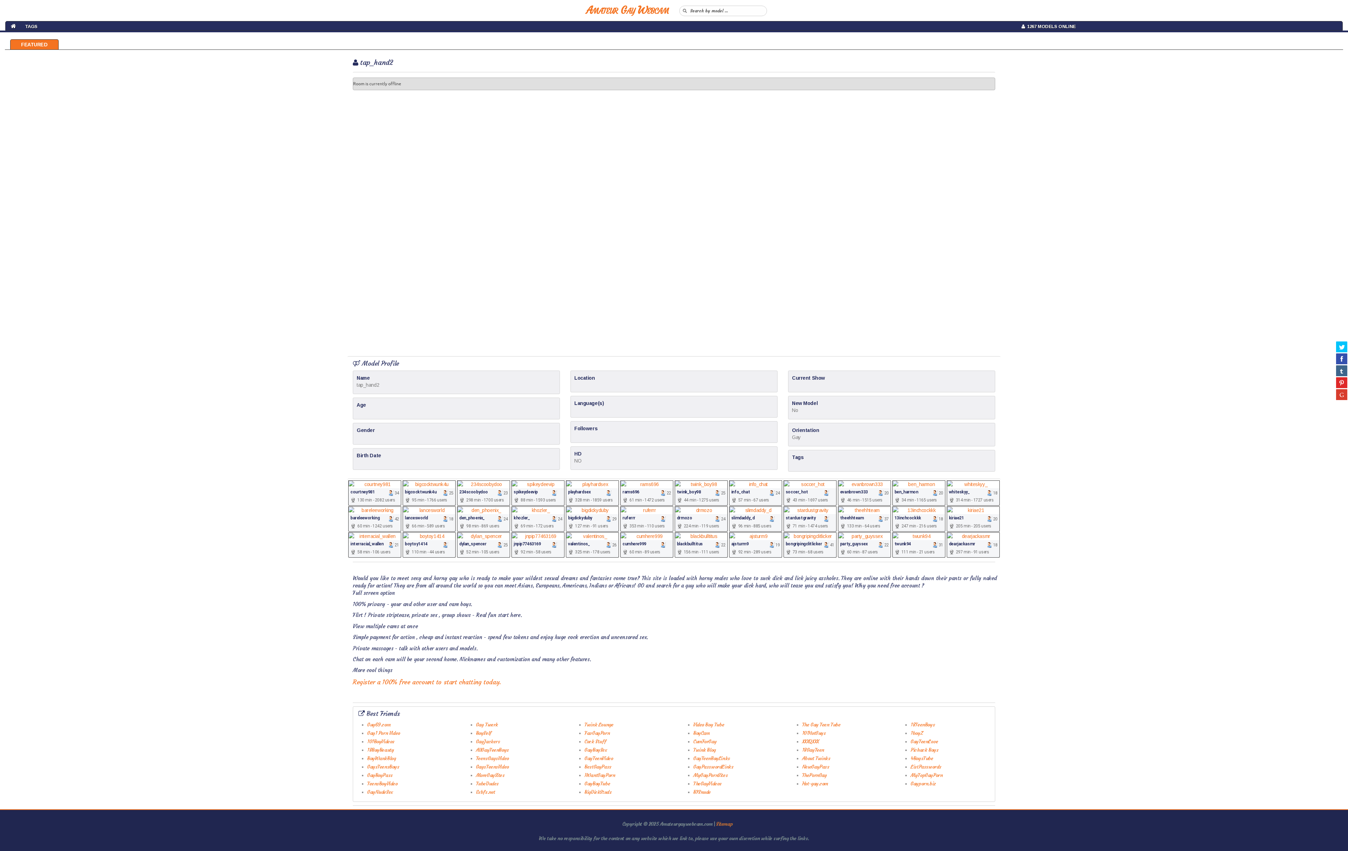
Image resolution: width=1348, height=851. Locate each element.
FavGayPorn (597, 733)
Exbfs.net (485, 792)
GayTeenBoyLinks (711, 758)
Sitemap (724, 824)
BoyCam (701, 733)
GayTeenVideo (598, 758)
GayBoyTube (597, 783)
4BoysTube (922, 758)
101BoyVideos (381, 741)
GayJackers (488, 741)
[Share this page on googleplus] (1341, 394)
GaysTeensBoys (383, 767)
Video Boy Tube (708, 725)
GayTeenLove (924, 741)
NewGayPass (816, 767)
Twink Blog (704, 750)
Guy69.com (378, 725)
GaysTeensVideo (492, 767)
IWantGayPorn (599, 775)
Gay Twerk (487, 725)
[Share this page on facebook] (1341, 358)
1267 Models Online (1050, 26)
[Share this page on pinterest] (1341, 382)
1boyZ (917, 733)
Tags (31, 26)
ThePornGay (814, 775)
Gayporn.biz (923, 783)
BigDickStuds (598, 792)
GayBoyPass (380, 775)
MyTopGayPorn (927, 775)
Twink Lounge (598, 725)
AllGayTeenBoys (492, 750)
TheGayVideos (707, 783)
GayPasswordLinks (713, 767)
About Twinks (816, 758)
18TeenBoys (923, 725)
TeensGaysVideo (492, 758)
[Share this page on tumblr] (1341, 370)
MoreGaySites (490, 775)
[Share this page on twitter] (1341, 346)
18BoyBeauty (380, 750)
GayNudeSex (380, 792)
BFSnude (702, 792)
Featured (34, 44)
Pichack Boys (924, 750)
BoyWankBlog (381, 758)
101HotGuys (814, 733)
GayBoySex (595, 750)
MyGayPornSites (710, 775)
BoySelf (483, 733)
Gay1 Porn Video (383, 733)
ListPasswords (926, 767)
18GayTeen (813, 750)
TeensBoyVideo (382, 783)
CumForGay (704, 741)
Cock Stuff (595, 741)
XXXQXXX (810, 741)
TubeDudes (487, 783)
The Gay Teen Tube (821, 725)
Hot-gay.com (815, 783)
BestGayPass (597, 767)
